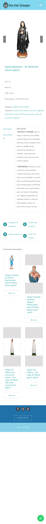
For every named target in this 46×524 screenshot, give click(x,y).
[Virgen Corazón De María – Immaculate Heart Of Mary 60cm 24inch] (12, 263)
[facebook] (18, 409)
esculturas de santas (20, 110)
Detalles (12, 293)
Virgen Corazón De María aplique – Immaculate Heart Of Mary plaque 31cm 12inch (34, 304)
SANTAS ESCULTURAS (21, 107)
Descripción (7, 129)
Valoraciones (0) (8, 136)
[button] (40, 518)
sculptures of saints (12, 114)
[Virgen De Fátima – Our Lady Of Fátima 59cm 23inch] (34, 346)
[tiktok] (28, 409)
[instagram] (23, 409)
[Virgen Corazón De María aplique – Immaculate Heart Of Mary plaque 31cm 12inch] (34, 274)
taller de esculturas (27, 114)
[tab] (8, 129)
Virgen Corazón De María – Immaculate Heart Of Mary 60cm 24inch (12, 280)
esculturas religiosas (36, 110)
